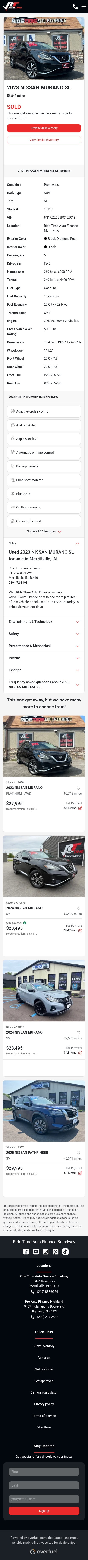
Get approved (44, 1381)
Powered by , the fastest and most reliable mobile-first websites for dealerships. (44, 1540)
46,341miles (73, 1158)
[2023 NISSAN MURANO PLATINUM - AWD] (44, 746)
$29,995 (14, 1168)
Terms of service (44, 1416)
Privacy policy (44, 1404)
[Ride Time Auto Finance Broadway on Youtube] (34, 1251)
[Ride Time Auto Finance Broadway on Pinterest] (54, 1251)
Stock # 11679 (15, 782)
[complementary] (75, 1547)
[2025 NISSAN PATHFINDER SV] (44, 1111)
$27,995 (14, 803)
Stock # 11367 (15, 1027)
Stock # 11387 (15, 1147)
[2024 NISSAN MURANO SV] (44, 866)
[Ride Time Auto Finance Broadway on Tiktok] (64, 1251)
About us (44, 1358)
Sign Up (44, 1511)
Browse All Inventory (44, 128)
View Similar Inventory (44, 139)
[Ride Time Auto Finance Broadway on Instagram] (44, 1251)
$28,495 (14, 1048)
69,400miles (73, 914)
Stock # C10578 (15, 902)
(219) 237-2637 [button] (47, 1317)
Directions (44, 1427)
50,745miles (73, 793)
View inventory (44, 1346)
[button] (75, 6)
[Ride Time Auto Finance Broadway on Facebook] (24, 1251)
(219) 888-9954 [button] (47, 1292)
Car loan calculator (44, 1392)
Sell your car (44, 1369)
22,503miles (73, 1038)
